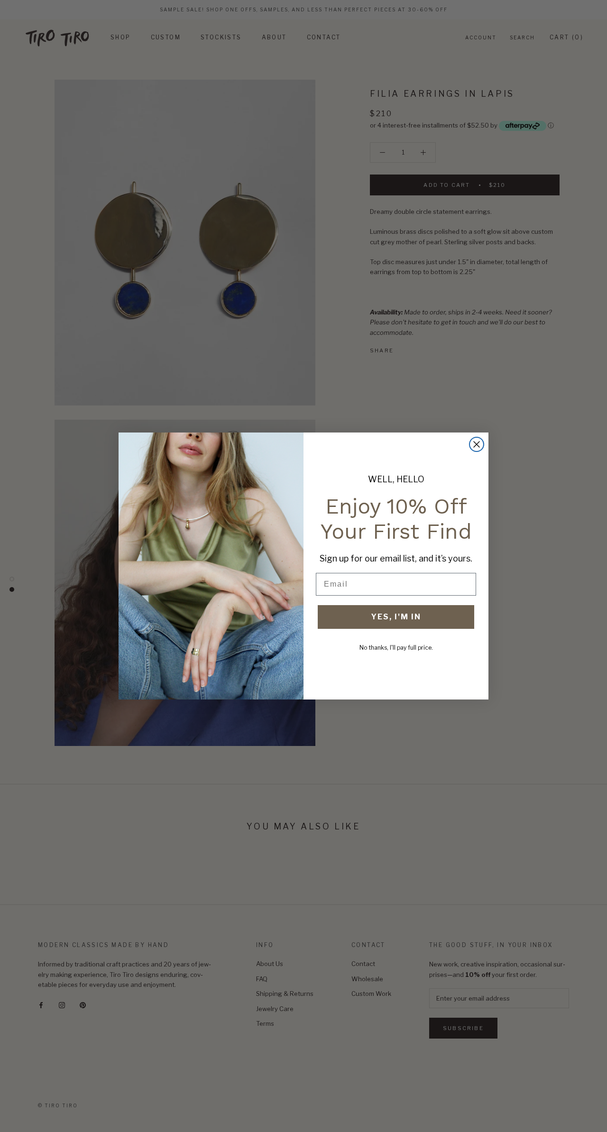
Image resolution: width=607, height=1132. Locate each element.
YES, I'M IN (396, 616)
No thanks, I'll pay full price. (396, 647)
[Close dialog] (476, 444)
